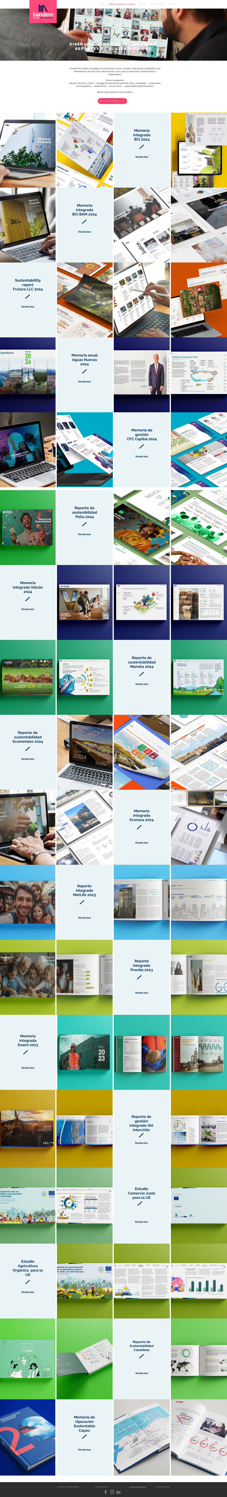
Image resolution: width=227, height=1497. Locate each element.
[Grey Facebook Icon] (105, 1492)
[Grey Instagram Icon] (112, 1492)
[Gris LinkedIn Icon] (118, 1492)
